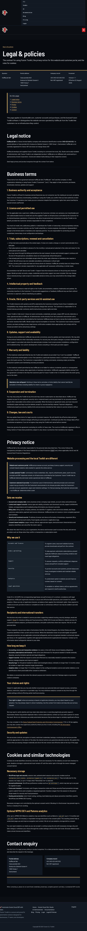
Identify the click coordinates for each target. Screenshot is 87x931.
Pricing (25, 20)
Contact (14, 110)
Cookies (14, 107)
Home (34, 907)
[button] (74, 907)
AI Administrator (38, 910)
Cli (24, 1)
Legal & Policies (51, 912)
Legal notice (15, 99)
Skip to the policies (8, 47)
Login (25, 23)
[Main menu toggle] (83, 30)
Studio (25, 5)
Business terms (16, 102)
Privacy (14, 104)
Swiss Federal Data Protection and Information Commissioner (43, 722)
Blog (24, 16)
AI (23, 9)
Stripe (14, 620)
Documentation (27, 12)
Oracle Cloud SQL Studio (46, 907)
